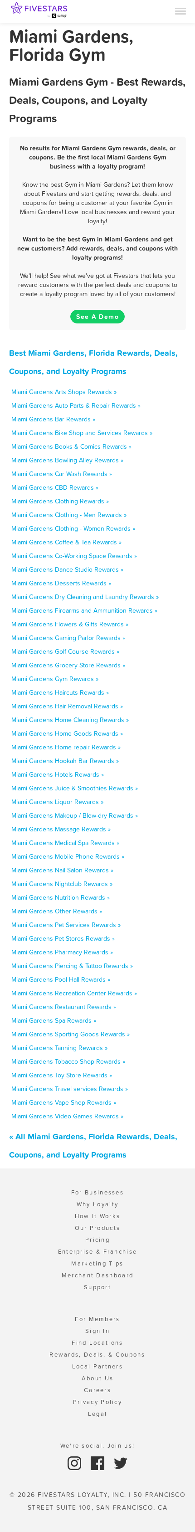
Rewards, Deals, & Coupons (97, 1354)
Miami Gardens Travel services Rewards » (69, 1088)
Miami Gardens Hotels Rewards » (57, 774)
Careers (97, 1390)
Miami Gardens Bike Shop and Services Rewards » (81, 432)
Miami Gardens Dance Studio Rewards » (67, 569)
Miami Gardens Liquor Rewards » (57, 801)
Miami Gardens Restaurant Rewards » (63, 1006)
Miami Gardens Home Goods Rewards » (67, 733)
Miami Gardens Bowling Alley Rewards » (67, 460)
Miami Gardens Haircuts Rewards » (60, 692)
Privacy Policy (97, 1402)
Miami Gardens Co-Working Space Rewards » (74, 555)
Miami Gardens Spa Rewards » (53, 1020)
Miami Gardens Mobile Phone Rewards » (67, 856)
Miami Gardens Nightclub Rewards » (61, 883)
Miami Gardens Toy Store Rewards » (61, 1075)
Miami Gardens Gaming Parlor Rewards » (68, 637)
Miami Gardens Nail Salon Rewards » (62, 870)
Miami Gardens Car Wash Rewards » (61, 473)
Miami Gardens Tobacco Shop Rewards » (68, 1061)
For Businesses (97, 1192)
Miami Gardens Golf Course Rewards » (65, 651)
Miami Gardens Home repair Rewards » (66, 747)
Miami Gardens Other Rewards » (56, 911)
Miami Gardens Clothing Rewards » (60, 501)
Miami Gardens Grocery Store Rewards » (68, 665)
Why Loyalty (97, 1204)
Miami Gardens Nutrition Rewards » (60, 897)
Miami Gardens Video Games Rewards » (67, 1116)
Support (97, 1287)
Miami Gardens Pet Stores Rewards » (63, 938)
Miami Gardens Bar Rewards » (53, 419)
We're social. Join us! (97, 1445)
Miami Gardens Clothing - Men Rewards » (69, 514)
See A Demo (97, 316)
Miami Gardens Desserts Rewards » (61, 583)
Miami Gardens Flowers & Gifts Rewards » (69, 624)
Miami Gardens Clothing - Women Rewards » (73, 528)
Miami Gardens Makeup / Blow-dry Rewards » (74, 815)
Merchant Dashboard (97, 1275)
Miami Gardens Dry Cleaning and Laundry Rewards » (85, 596)
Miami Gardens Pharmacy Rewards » (62, 952)
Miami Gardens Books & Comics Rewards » (71, 446)
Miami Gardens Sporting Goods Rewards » (70, 1034)
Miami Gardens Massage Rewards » (61, 829)
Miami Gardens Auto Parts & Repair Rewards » (76, 405)
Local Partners (97, 1366)
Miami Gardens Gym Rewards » (54, 678)
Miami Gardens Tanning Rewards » (59, 1047)
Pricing (97, 1239)
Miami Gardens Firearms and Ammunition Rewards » (84, 610)
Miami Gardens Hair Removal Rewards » (67, 706)
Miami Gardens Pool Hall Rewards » (60, 979)
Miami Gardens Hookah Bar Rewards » (65, 760)
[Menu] (180, 10)
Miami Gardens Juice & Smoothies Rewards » (74, 788)
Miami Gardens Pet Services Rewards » (66, 924)
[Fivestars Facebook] (98, 1462)
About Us (97, 1378)
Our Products (98, 1228)
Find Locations (97, 1342)
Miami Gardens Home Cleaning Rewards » (70, 719)
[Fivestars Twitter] (120, 1462)
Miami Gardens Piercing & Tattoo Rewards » (72, 965)
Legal (97, 1413)
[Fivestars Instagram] (75, 1462)
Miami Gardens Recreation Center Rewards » (74, 993)
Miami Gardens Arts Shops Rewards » (64, 391)
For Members (97, 1319)
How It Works (98, 1216)
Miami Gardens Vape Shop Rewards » (63, 1102)
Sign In (97, 1331)
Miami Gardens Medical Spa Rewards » (65, 842)
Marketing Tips (97, 1263)
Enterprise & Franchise (97, 1251)
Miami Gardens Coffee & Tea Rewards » (66, 542)
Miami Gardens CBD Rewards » (54, 487)
